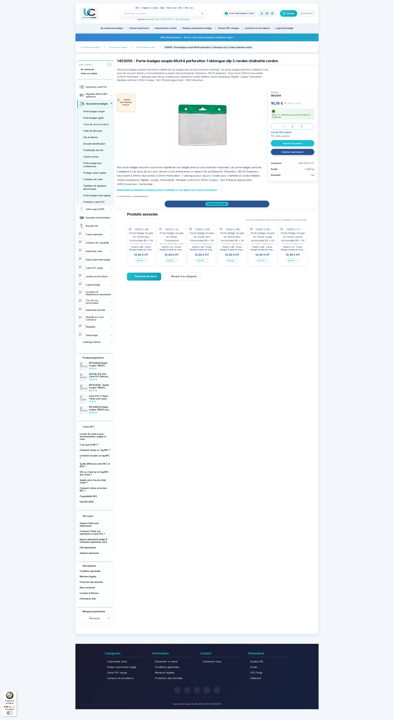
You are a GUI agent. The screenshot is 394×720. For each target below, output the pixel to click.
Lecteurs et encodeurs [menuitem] (257, 28)
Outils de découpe (92, 130)
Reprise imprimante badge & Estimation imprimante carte (93, 540)
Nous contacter (87, 587)
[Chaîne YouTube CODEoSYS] (216, 690)
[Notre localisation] (272, 13)
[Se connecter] (109, 64)
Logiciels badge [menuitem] (284, 28)
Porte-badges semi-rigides (97, 195)
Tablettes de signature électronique (94, 187)
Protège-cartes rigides (94, 172)
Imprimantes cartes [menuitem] (166, 28)
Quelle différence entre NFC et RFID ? (95, 465)
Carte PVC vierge (117, 672)
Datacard (255, 678)
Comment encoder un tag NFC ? (95, 457)
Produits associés (216, 204)
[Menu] (15, 692)
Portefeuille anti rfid (93, 150)
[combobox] (161, 13)
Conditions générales (90, 571)
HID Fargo (256, 672)
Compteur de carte (93, 179)
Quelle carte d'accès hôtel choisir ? (93, 481)
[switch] (10, 713)
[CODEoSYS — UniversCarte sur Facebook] (197, 690)
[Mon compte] (261, 13)
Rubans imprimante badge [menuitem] (197, 28)
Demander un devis (166, 661)
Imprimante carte (117, 661)
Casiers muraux (91, 156)
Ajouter (140, 260)
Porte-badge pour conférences (92, 165)
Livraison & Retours (89, 593)
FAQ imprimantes (88, 547)
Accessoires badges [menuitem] (112, 28)
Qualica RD (256, 661)
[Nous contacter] (267, 13)
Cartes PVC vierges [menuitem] (228, 28)
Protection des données (91, 582)
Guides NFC (88, 427)
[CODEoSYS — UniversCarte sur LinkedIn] (206, 690)
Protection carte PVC (94, 202)
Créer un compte (89, 73)
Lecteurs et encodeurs (120, 678)
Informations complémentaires (133, 196)
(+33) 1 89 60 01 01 (163, 19)
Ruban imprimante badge (121, 667)
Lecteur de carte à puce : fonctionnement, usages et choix (93, 436)
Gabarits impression (89, 553)
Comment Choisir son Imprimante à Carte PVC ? (92, 532)
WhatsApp (184, 19)
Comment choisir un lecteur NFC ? (93, 489)
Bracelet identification (94, 143)
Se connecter (87, 69)
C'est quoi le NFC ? (89, 445)
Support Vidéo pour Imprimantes (89, 524)
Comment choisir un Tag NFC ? (95, 450)
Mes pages (88, 516)
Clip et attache (90, 137)
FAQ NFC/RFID (87, 502)
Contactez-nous (212, 661)
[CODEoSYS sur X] (177, 690)
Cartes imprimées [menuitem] (139, 28)
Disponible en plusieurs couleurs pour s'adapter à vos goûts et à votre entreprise (167, 189)
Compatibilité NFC (88, 496)
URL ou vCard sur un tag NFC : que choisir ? (95, 473)
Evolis (253, 667)
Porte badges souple (94, 111)
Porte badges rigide (93, 118)
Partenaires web (88, 598)
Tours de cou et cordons (96, 124)
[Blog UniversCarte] (187, 690)
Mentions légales (88, 576)
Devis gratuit (307, 13)
